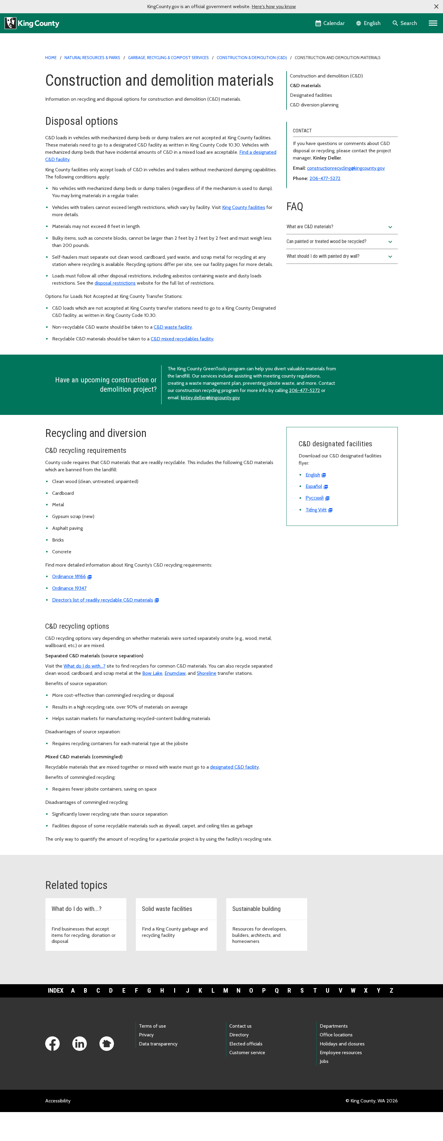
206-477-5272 (325, 178)
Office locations (336, 1035)
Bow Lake (152, 673)
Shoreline (206, 673)
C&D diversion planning (314, 105)
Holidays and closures (342, 1044)
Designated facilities (311, 95)
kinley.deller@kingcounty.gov (210, 397)
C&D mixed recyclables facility (182, 339)
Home (51, 57)
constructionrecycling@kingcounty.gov (346, 168)
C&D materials (305, 85)
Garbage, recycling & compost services (168, 57)
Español (314, 486)
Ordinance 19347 (69, 588)
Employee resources (341, 1052)
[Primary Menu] (433, 23)
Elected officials (245, 1044)
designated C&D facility (234, 767)
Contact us (240, 1026)
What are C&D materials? (340, 227)
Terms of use (152, 1026)
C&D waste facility (173, 327)
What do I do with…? (84, 666)
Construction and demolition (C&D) (326, 76)
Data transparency (158, 1044)
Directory (239, 1035)
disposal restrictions (115, 283)
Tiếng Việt (316, 510)
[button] (436, 6)
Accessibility (58, 1101)
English (313, 475)
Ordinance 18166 (69, 576)
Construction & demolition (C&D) (252, 57)
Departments (334, 1026)
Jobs (324, 1061)
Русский (315, 498)
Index (56, 990)
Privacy (146, 1035)
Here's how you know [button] (274, 6)
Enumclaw (175, 673)
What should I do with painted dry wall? (340, 256)
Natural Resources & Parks (92, 57)
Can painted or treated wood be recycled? (340, 241)
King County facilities (243, 207)
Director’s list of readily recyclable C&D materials (102, 600)
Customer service (247, 1052)
